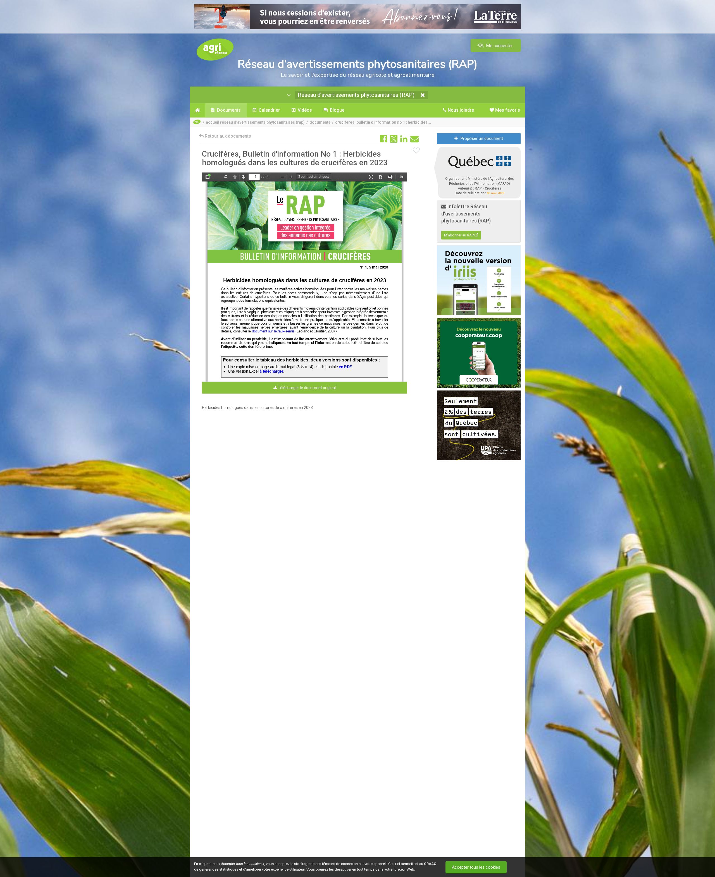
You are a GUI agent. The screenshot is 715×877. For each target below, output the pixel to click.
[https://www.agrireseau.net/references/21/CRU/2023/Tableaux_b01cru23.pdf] (345, 366)
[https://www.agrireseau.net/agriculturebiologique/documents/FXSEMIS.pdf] (273, 331)
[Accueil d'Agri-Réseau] (215, 49)
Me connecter (499, 45)
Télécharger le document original (306, 387)
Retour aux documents (227, 136)
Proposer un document (482, 138)
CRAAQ (430, 864)
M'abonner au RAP (459, 235)
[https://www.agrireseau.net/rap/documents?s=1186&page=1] (305, 222)
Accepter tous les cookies (476, 867)
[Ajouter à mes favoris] (416, 150)
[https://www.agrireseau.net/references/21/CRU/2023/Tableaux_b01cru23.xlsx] (271, 371)
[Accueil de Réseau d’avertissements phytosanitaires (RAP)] (197, 110)
